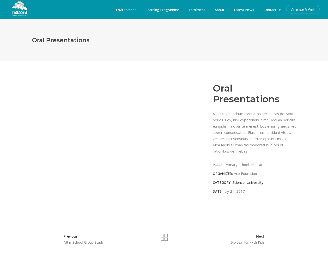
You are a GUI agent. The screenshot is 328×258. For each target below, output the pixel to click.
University (255, 182)
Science (238, 182)
